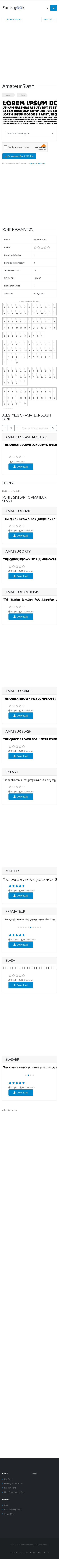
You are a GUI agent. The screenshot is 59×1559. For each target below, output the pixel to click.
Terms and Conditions (37, 163)
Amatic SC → (49, 19)
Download (22, 466)
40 (11, 428)
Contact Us (9, 1514)
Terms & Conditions (19, 1552)
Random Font (10, 1488)
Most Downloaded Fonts (15, 1492)
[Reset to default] (53, 428)
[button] (18, 927)
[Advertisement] (29, 53)
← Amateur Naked (12, 19)
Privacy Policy (36, 1552)
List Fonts (8, 1479)
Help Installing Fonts (12, 1509)
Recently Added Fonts (13, 1483)
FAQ (6, 1505)
